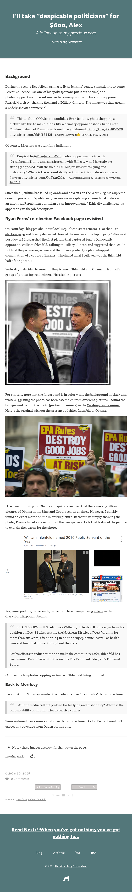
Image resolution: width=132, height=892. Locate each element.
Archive (59, 852)
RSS (93, 852)
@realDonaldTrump (24, 161)
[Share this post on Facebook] (73, 795)
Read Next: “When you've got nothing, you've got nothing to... (66, 832)
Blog (39, 852)
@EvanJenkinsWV (47, 156)
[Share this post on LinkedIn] (78, 795)
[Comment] (7, 778)
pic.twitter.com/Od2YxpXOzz (43, 177)
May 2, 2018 (100, 134)
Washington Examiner (103, 405)
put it (78, 91)
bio (77, 852)
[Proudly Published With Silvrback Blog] (66, 879)
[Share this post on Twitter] (69, 795)
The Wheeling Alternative (66, 41)
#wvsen (15, 177)
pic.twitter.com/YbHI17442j (31, 134)
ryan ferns (21, 799)
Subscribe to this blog (48, 787)
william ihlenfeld (37, 799)
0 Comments (20, 778)
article (98, 610)
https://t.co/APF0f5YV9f (105, 129)
